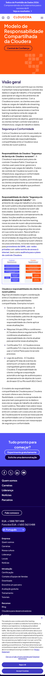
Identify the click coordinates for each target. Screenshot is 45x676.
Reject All (22, 665)
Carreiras (7, 485)
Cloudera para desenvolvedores (16, 611)
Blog (4, 607)
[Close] (41, 618)
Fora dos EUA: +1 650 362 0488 (18, 524)
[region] (22, 645)
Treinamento (7, 593)
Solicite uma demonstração (22, 457)
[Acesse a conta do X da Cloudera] (10, 472)
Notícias (6, 494)
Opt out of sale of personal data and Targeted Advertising (22, 658)
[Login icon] (3, 17)
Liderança (7, 490)
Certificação (7, 572)
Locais (5, 558)
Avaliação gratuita (10, 589)
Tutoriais (5, 597)
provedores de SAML (16, 246)
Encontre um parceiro (12, 584)
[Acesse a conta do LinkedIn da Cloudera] (17, 472)
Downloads (7, 580)
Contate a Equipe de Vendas (15, 576)
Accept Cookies (22, 671)
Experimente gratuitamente (21, 452)
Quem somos (9, 480)
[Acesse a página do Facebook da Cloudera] (4, 472)
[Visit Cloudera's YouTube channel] (23, 472)
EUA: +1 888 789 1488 (13, 521)
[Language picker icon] (8, 17)
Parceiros (7, 499)
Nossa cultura (8, 550)
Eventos (5, 615)
